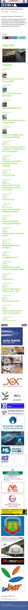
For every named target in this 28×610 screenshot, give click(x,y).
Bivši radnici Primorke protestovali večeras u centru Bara (11, 187)
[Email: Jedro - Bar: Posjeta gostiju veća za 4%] (12, 37)
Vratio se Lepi (8, 199)
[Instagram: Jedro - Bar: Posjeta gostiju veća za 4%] (15, 37)
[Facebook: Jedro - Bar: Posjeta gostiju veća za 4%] (3, 37)
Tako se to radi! (8, 175)
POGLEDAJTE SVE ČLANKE (9, 320)
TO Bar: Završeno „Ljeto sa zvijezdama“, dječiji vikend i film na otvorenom (13, 149)
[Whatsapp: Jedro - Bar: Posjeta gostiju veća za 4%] (21, 37)
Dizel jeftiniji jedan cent (11, 108)
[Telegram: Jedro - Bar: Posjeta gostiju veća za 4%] (24, 37)
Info (7, 11)
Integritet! (7, 65)
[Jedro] (9, 5)
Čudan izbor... (8, 279)
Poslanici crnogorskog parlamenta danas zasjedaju (11, 163)
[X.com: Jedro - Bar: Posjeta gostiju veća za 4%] (6, 37)
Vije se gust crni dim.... (11, 301)
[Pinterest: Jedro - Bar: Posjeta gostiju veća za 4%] (9, 37)
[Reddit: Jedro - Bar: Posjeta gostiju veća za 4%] (18, 37)
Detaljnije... (5, 72)
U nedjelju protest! (10, 257)
